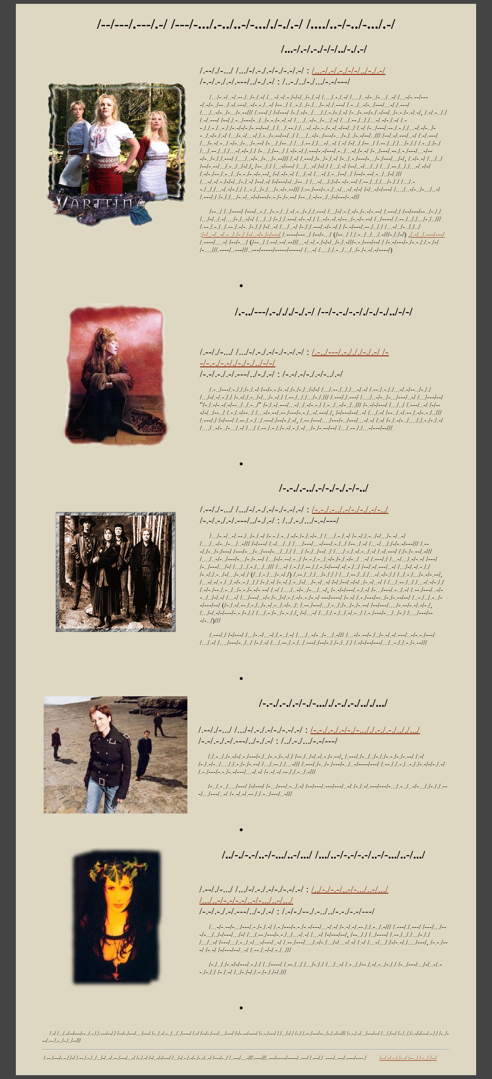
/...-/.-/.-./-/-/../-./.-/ (348, 70)
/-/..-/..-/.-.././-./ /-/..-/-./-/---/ (241, 234)
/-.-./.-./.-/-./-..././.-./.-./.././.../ (365, 729)
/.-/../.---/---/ (427, 234)
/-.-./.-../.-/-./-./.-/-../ (350, 509)
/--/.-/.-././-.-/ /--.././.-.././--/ (408, 1058)
